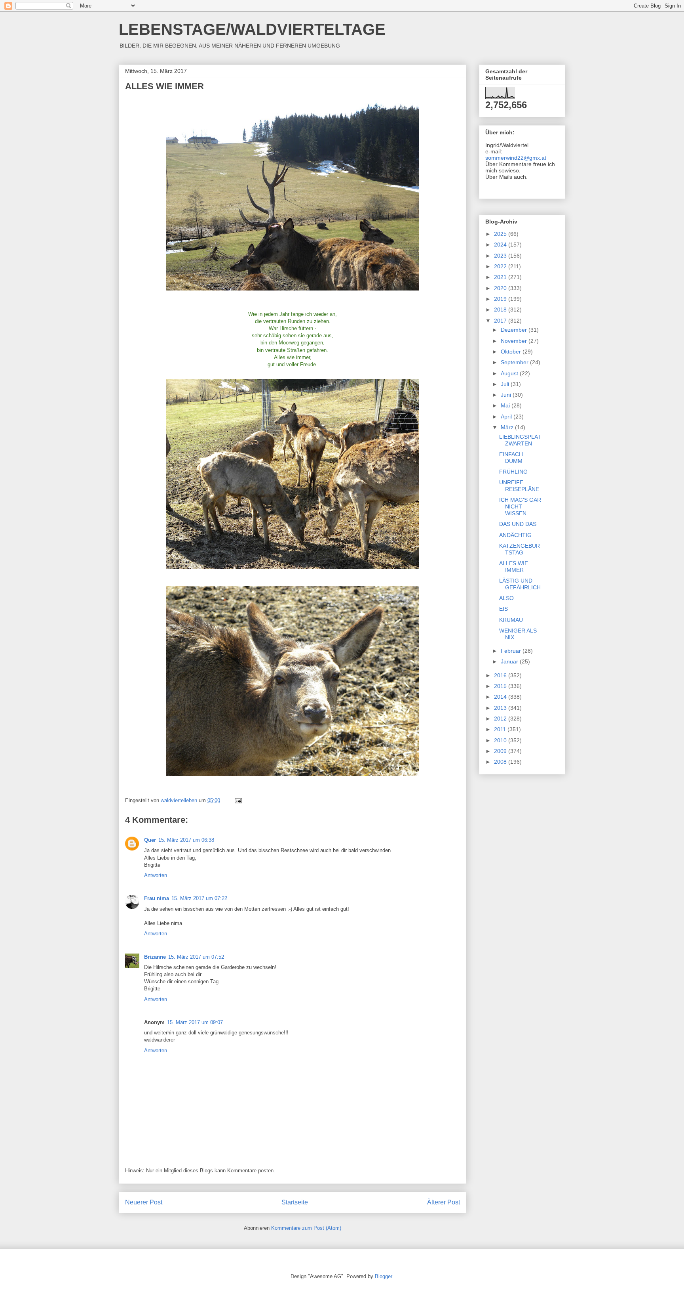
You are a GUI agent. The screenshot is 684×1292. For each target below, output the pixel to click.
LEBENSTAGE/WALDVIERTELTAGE (252, 29)
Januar (510, 661)
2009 (501, 751)
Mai (506, 405)
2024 (501, 244)
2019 (501, 299)
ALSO (506, 598)
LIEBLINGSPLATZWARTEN (520, 440)
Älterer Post (443, 1202)
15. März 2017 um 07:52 (196, 957)
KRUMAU (511, 620)
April (507, 416)
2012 (501, 718)
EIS (503, 609)
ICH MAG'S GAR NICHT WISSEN (520, 506)
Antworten (155, 875)
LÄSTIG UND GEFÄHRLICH (520, 584)
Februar (511, 651)
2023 (501, 255)
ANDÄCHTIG (515, 535)
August (510, 373)
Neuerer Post (143, 1202)
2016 (501, 675)
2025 (501, 234)
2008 (501, 762)
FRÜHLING (513, 471)
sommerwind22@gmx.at (515, 158)
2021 (501, 277)
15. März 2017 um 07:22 (199, 898)
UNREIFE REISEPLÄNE (519, 485)
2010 (501, 740)
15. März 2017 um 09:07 (195, 1022)
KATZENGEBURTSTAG (519, 549)
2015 (501, 686)
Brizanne (155, 957)
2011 (500, 729)
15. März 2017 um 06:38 (186, 840)
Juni (507, 395)
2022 (501, 266)
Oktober (511, 351)
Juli (506, 384)
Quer (150, 840)
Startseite (294, 1202)
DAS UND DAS (517, 524)
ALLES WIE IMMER (513, 566)
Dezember (514, 330)
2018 (501, 309)
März (508, 427)
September (515, 362)
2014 (501, 697)
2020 (501, 288)
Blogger (383, 1276)
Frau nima (156, 898)
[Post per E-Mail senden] (237, 800)
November (514, 341)
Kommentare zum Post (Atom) (306, 1228)
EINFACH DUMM (511, 457)
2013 (501, 708)
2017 (501, 320)
